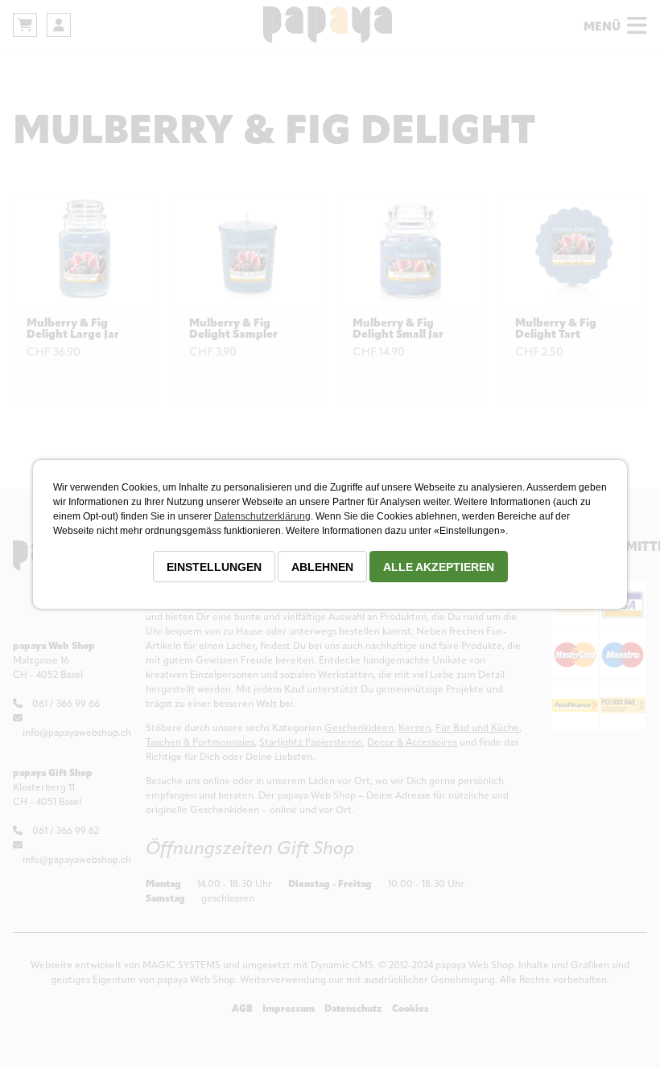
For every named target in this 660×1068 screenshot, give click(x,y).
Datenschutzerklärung (262, 516)
